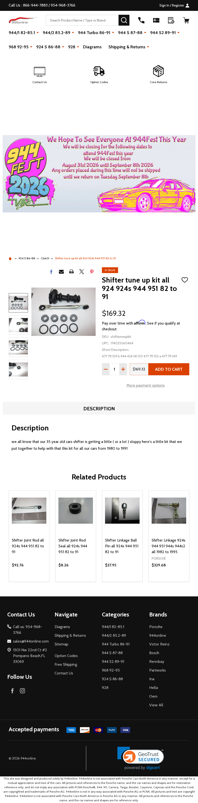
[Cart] (186, 20)
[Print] (71, 271)
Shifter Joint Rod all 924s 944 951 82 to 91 (28, 546)
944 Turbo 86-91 (94, 32)
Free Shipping (66, 664)
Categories (115, 614)
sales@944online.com (31, 641)
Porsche (156, 626)
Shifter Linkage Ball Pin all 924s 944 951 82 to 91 (121, 546)
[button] (39, 74)
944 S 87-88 (130, 32)
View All (156, 705)
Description (99, 409)
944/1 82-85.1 (22, 32)
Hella (153, 687)
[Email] (61, 271)
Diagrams (92, 47)
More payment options (146, 385)
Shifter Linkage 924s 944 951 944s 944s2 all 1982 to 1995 (168, 546)
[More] (37, 32)
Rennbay (156, 661)
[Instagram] (22, 690)
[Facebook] (51, 271)
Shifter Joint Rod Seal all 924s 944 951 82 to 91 (72, 546)
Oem (153, 696)
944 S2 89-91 (163, 32)
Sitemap (61, 644)
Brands (158, 614)
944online (157, 635)
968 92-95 (18, 47)
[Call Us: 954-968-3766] (141, 20)
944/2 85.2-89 (56, 32)
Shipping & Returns (126, 47)
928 (71, 47)
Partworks (157, 670)
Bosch (154, 653)
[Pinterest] (91, 271)
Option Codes (66, 655)
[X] (81, 271)
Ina (151, 679)
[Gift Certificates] (156, 20)
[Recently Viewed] (171, 20)
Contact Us (64, 673)
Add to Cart (169, 369)
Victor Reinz (159, 644)
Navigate (66, 614)
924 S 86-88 (48, 47)
